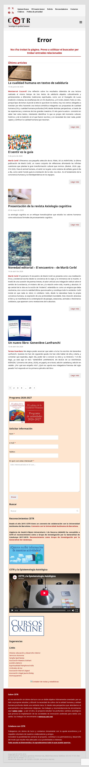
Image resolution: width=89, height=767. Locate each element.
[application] (44, 593)
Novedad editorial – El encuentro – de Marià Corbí (42, 267)
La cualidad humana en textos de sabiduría (38, 83)
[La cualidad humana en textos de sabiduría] (19, 73)
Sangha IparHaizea (16, 658)
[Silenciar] (73, 610)
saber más (17, 711)
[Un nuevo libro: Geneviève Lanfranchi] (19, 328)
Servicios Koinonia (16, 655)
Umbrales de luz (15, 668)
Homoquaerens (15, 675)
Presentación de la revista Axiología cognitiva (40, 206)
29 (30, 388)
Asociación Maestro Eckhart (20, 660)
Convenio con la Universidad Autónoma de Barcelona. (54, 526)
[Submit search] (77, 511)
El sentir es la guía (20, 152)
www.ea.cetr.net (45, 716)
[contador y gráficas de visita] (44, 681)
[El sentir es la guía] (19, 142)
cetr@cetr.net (29, 757)
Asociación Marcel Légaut (19, 670)
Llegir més (75, 127)
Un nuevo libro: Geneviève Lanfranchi (34, 343)
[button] (80, 22)
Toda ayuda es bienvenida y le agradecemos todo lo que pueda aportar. (39, 742)
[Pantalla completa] (77, 610)
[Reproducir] (12, 610)
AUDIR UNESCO (15, 663)
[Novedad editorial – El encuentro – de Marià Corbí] (19, 248)
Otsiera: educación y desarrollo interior (24, 653)
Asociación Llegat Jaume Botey (21, 673)
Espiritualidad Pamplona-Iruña (21, 665)
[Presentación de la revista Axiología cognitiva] (19, 196)
